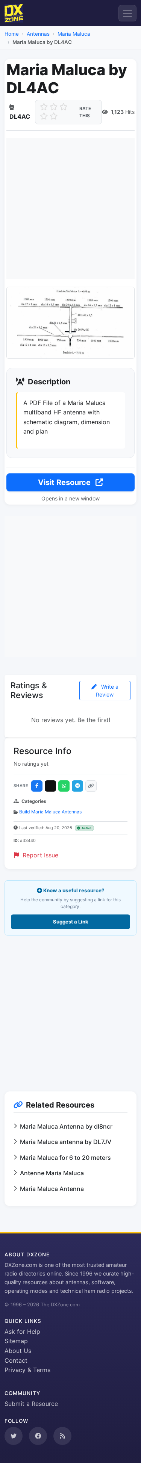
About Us (18, 1350)
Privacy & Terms (27, 1370)
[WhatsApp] (64, 786)
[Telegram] (77, 786)
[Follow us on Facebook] (38, 1436)
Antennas (38, 34)
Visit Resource (65, 482)
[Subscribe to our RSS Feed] (62, 1436)
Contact (16, 1360)
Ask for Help (22, 1331)
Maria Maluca (74, 34)
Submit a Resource (31, 1403)
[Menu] (127, 13)
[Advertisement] (70, 208)
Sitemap (16, 1341)
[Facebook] (36, 786)
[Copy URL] (91, 786)
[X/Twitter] (50, 786)
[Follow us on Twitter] (14, 1436)
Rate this (85, 112)
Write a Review (107, 690)
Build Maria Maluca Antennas (50, 812)
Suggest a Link (70, 922)
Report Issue (39, 855)
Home (12, 34)
